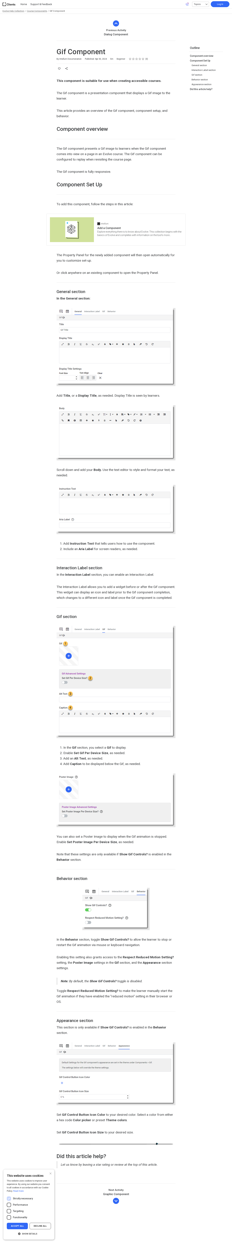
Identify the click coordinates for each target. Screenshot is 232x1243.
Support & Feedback (41, 4)
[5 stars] (143, 58)
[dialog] (28, 1204)
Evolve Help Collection (13, 11)
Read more (18, 1191)
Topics (197, 4)
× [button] (50, 1173)
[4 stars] (139, 58)
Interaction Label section (204, 70)
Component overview (201, 56)
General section (199, 65)
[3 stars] (136, 58)
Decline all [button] (40, 1226)
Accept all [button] (17, 1226)
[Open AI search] (187, 4)
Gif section (197, 75)
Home (24, 4)
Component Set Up (200, 60)
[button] (29, 1233)
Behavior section (200, 79)
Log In (220, 4)
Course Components (37, 11)
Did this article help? (201, 89)
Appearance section (201, 84)
